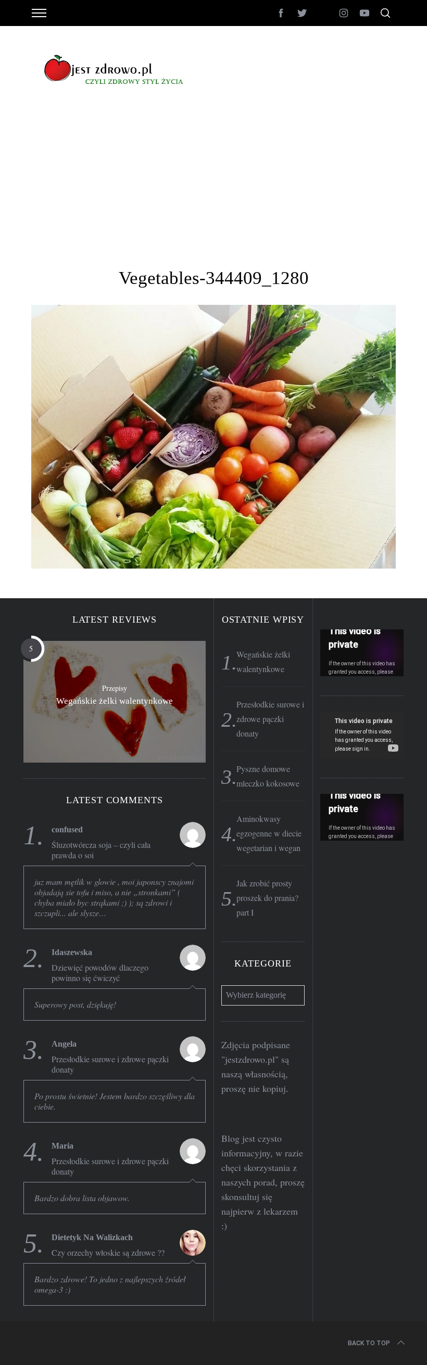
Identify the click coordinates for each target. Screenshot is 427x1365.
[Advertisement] (213, 189)
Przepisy (114, 688)
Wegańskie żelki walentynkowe (114, 701)
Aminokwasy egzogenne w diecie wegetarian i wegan (269, 833)
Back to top (369, 1343)
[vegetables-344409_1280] (213, 565)
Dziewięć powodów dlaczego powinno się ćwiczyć (100, 972)
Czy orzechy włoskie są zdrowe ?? (108, 1252)
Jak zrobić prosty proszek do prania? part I (267, 898)
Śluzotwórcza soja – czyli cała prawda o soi (101, 850)
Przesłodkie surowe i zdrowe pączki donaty (110, 1064)
